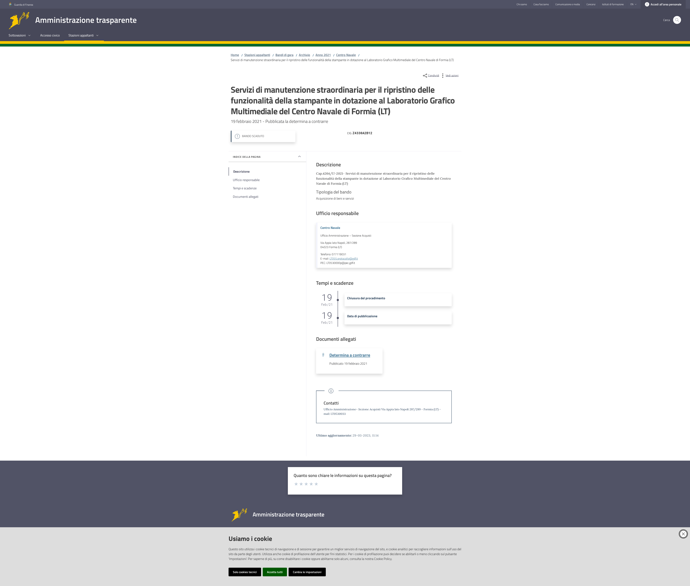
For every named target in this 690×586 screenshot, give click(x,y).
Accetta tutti (275, 572)
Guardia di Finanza (23, 4)
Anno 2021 (323, 54)
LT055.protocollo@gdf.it (344, 258)
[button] (677, 20)
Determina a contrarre (349, 355)
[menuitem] (20, 35)
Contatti (331, 403)
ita (631, 4)
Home (235, 54)
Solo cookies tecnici (245, 572)
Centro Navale (346, 54)
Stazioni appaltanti (257, 54)
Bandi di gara (284, 54)
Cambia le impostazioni (307, 572)
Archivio (304, 54)
